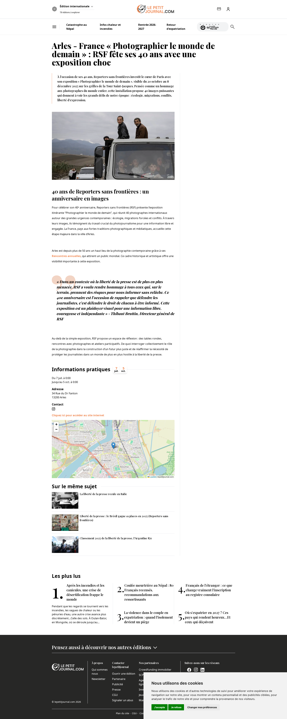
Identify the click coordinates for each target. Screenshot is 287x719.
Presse (116, 689)
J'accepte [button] (159, 707)
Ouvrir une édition (123, 673)
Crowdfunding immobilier (155, 669)
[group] (224, 26)
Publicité (117, 684)
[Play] (224, 26)
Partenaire (118, 679)
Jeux (141, 695)
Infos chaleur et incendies (110, 27)
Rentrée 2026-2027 (147, 27)
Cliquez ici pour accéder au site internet (78, 415)
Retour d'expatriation (176, 27)
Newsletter (98, 679)
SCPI (141, 675)
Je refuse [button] (176, 707)
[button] (113, 445)
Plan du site (123, 713)
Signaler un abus (122, 700)
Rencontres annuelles (66, 256)
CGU (115, 695)
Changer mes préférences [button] (202, 707)
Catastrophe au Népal (76, 27)
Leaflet (152, 476)
